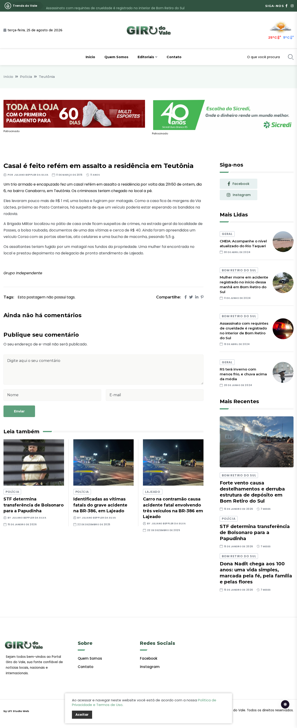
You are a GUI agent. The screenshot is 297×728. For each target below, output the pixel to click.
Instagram (150, 666)
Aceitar (82, 714)
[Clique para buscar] (291, 57)
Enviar (19, 411)
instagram (242, 195)
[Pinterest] (202, 297)
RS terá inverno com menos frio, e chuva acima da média (243, 374)
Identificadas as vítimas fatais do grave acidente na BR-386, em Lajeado (100, 505)
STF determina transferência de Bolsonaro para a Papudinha (33, 505)
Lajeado (152, 492)
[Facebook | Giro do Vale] (286, 5)
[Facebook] (185, 297)
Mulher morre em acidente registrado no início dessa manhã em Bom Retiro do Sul (244, 284)
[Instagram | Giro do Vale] (292, 5)
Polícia (26, 76)
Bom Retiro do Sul (239, 270)
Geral (227, 234)
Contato (174, 57)
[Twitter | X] (191, 297)
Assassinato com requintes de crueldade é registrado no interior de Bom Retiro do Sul (115, 5)
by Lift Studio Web (16, 711)
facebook (240, 183)
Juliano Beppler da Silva (31, 174)
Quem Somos (116, 57)
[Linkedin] (196, 297)
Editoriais (146, 57)
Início (90, 57)
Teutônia (47, 76)
